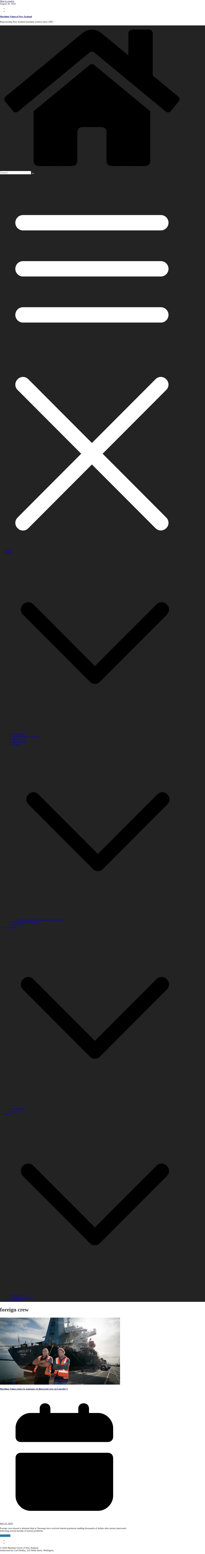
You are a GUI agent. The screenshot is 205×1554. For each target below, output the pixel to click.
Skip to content (7, 1)
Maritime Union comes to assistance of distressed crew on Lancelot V (34, 1389)
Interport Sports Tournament (25, 922)
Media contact (18, 1295)
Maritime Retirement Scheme (25, 736)
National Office (19, 1109)
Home (9, 550)
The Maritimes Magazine (23, 1298)
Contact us (11, 927)
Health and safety (14, 1300)
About (9, 552)
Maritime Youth (19, 741)
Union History (18, 734)
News (8, 1114)
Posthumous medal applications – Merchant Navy (41, 919)
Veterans (16, 744)
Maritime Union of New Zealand (16, 16)
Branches (16, 1111)
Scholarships (18, 925)
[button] (95, 731)
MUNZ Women (19, 739)
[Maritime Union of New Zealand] (92, 169)
